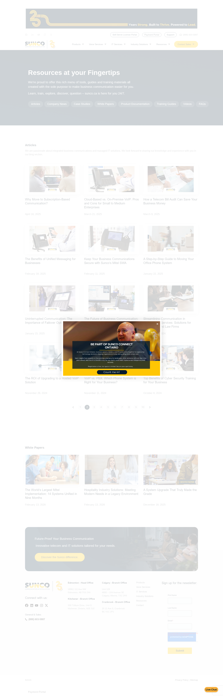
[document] (111, 348)
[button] (157, 324)
